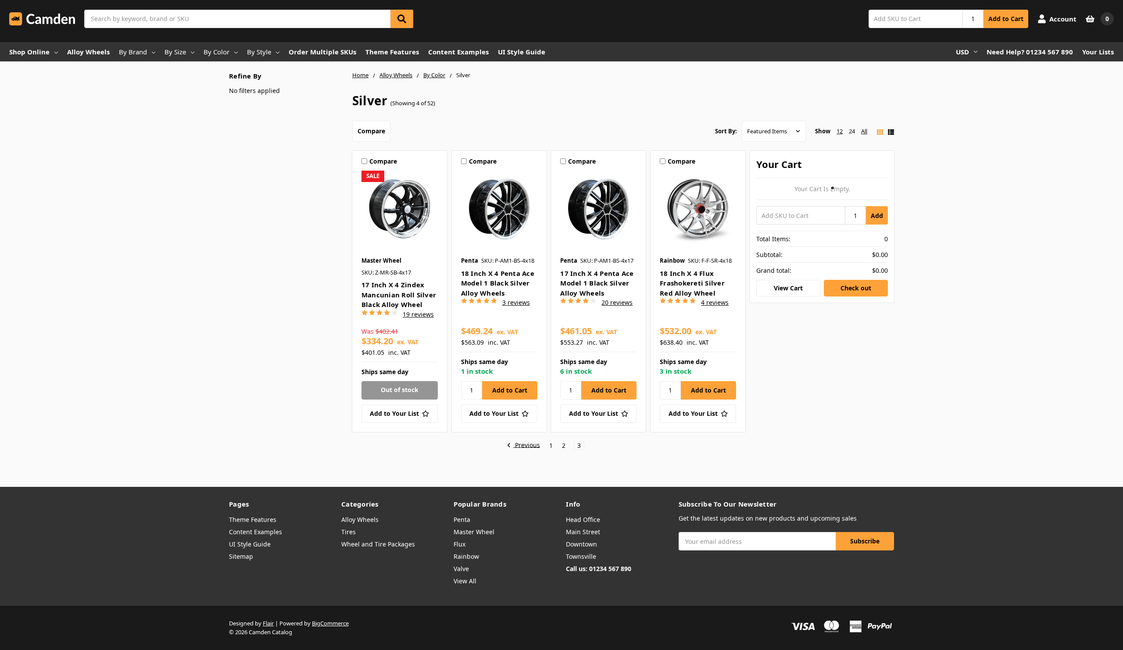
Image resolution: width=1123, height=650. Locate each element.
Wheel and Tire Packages (378, 544)
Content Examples (458, 51)
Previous (526, 445)
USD (962, 51)
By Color (216, 51)
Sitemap (241, 556)
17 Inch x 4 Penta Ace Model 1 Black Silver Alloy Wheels (596, 283)
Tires (348, 532)
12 (840, 131)
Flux (459, 544)
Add (877, 215)
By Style (259, 51)
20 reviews (617, 302)
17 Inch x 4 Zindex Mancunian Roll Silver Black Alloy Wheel (398, 294)
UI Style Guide (521, 51)
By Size (175, 51)
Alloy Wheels (88, 51)
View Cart (788, 288)
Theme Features (392, 51)
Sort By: (726, 131)
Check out (855, 288)
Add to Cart (1005, 18)
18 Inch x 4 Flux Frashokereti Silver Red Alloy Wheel (692, 283)
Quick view (399, 211)
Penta (462, 519)
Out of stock (399, 390)
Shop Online (29, 51)
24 (852, 131)
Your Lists (1098, 51)
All (864, 131)
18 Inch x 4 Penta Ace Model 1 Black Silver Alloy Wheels (497, 283)
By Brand (133, 51)
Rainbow (466, 556)
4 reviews (715, 302)
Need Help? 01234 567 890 (1030, 51)
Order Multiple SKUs (322, 51)
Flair (268, 623)
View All (465, 581)
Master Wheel (474, 532)
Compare (371, 131)
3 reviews (516, 302)
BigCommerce (330, 623)
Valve (461, 568)
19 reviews (418, 314)
